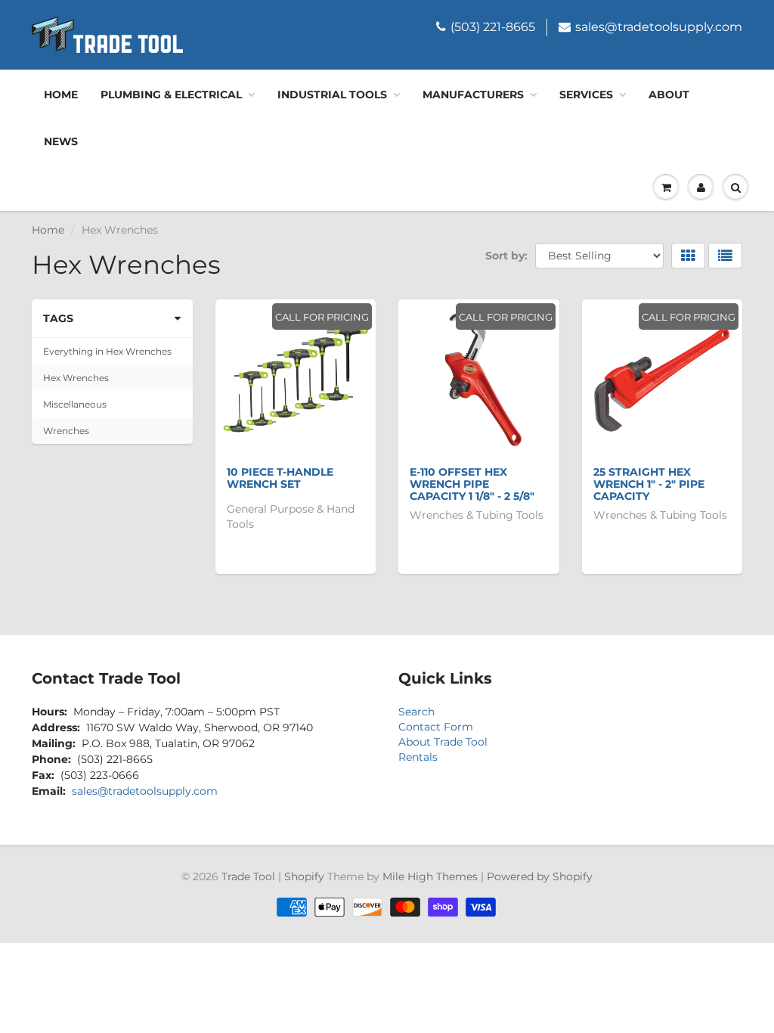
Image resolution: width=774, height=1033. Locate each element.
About (669, 94)
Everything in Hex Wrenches (107, 351)
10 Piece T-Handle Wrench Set (280, 478)
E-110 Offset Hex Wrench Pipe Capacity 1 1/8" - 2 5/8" (472, 484)
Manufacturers (473, 94)
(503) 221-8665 (492, 27)
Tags (58, 318)
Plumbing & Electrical (171, 94)
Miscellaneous (75, 404)
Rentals (418, 757)
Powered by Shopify (540, 876)
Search (416, 711)
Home (61, 94)
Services (586, 94)
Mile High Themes (430, 876)
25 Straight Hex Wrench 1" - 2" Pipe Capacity (648, 484)
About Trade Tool (443, 742)
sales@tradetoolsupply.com (658, 27)
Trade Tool (248, 876)
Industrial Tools (332, 94)
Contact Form (435, 727)
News (61, 141)
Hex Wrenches (76, 377)
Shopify (304, 876)
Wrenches (66, 430)
